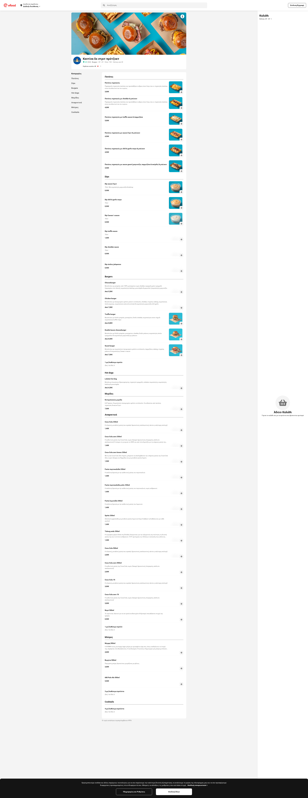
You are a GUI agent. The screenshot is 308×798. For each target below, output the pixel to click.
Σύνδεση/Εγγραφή (297, 5)
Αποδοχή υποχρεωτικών (196, 785)
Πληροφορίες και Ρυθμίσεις (134, 792)
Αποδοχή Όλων (174, 792)
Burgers (94, 62)
